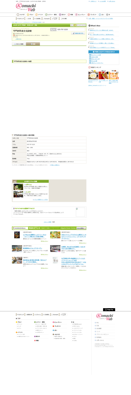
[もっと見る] (81, 228)
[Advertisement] (49, 52)
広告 (98, 325)
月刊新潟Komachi (77, 324)
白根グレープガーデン (97, 63)
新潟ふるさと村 (95, 59)
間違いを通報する (55, 165)
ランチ (19, 326)
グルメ (74, 336)
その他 (74, 340)
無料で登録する (58, 336)
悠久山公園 (94, 61)
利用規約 (99, 337)
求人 (98, 322)
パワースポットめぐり (42, 328)
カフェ (19, 328)
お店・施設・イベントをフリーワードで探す (101, 18)
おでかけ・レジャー (78, 334)
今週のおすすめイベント (23, 336)
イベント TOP (21, 334)
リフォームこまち (77, 332)
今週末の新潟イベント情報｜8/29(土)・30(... (102, 39)
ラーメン (20, 324)
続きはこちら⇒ (44, 241)
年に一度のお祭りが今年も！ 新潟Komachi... (102, 34)
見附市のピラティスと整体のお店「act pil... (101, 30)
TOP (13, 22)
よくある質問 (103, 1)
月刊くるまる (76, 326)
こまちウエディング (78, 328)
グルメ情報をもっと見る (41, 199)
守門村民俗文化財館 (36, 22)
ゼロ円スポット (40, 332)
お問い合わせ (112, 1)
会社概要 (99, 328)
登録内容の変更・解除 (60, 338)
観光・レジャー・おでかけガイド (23, 22)
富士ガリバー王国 (96, 55)
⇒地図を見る (18, 39)
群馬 (74, 338)
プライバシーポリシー (103, 334)
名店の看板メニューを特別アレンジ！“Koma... (102, 47)
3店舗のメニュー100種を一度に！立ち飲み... (102, 43)
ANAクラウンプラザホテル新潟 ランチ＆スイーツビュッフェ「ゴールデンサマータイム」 (73, 236)
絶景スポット (40, 330)
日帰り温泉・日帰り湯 (42, 326)
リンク (98, 331)
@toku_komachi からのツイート (97, 85)
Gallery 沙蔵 (94, 57)
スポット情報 (47, 222)
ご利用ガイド (93, 1)
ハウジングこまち (77, 330)
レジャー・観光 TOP (41, 324)
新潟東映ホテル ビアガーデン (32, 248)
